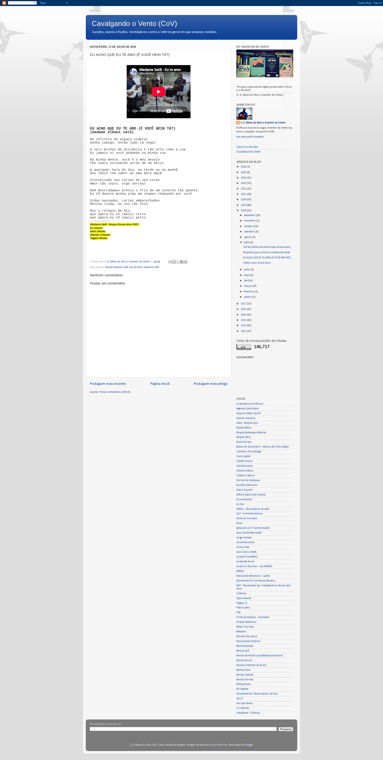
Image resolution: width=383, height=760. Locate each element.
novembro (250, 220)
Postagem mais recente (108, 384)
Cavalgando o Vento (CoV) (134, 23)
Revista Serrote (244, 679)
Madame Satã (151, 267)
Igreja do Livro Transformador (253, 528)
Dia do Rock (135, 267)
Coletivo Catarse (245, 475)
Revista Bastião (244, 646)
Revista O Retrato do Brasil (251, 665)
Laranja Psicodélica (247, 557)
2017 (244, 304)
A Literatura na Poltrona (249, 404)
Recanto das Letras (247, 636)
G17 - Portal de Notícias (249, 513)
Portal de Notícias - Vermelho (252, 617)
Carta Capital (243, 456)
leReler (240, 571)
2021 (244, 194)
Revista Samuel (244, 675)
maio (247, 275)
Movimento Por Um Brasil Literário (255, 580)
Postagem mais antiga (210, 384)
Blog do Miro (243, 437)
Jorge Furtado (244, 537)
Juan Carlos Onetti (246, 552)
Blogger (249, 745)
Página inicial (160, 384)
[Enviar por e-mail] (170, 262)
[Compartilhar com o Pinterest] (186, 262)
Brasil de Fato (244, 442)
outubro (249, 226)
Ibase (239, 523)
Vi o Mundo (242, 708)
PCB (238, 612)
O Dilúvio (241, 593)
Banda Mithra (243, 428)
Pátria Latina (243, 607)
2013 (244, 325)
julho (247, 242)
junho (247, 269)
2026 (244, 167)
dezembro (250, 215)
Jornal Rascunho (245, 542)
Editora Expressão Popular (251, 494)
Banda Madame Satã (116, 267)
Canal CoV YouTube (247, 147)
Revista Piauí (243, 670)
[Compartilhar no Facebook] (182, 262)
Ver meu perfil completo (250, 137)
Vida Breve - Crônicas (248, 713)
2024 (244, 178)
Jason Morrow (219, 745)
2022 (244, 189)
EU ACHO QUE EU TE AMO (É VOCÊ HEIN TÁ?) (267, 257)
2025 (244, 172)
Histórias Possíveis (246, 518)
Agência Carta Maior (247, 408)
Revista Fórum (244, 660)
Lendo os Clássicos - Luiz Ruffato (254, 566)
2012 (244, 331)
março (248, 286)
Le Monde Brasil (245, 561)
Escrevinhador (244, 499)
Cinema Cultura (244, 470)
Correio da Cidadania (248, 480)
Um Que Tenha (244, 703)
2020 (244, 199)
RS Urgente (242, 689)
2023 (244, 183)
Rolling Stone (243, 684)
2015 (244, 315)
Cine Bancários (244, 466)
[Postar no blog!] (174, 262)
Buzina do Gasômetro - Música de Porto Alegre (262, 446)
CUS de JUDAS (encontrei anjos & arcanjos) (267, 247)
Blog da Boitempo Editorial (251, 432)
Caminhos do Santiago (248, 451)
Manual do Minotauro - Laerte (253, 576)
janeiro (248, 297)
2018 (244, 210)
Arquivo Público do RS (248, 413)
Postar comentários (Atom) (115, 392)
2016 (244, 309)
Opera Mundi (243, 598)
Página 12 (241, 603)
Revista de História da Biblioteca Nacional (259, 655)
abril (247, 280)
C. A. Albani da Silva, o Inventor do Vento (262, 122)
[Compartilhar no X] (178, 262)
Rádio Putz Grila (245, 627)
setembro (250, 231)
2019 (244, 205)
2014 (244, 320)
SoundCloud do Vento (248, 152)
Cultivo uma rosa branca (256, 263)
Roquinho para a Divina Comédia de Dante (266, 252)
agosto (248, 237)
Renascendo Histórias (248, 641)
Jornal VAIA (242, 547)
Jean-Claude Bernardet (249, 533)
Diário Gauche (244, 490)
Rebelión (241, 631)
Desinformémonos (247, 485)
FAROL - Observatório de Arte (252, 509)
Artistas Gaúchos (246, 418)
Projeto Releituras (246, 622)
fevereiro (249, 291)
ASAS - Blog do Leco (247, 423)
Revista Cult (242, 651)
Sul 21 (239, 698)
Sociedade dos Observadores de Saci (257, 694)
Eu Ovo (240, 504)
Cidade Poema (244, 461)
